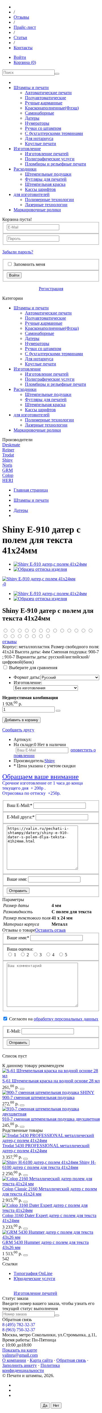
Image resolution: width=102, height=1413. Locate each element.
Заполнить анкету (19, 1365)
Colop (7, 475)
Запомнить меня (29, 264)
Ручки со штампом (43, 128)
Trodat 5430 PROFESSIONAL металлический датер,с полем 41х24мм (46, 1148)
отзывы (9, 641)
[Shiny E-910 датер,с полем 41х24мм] (50, 564)
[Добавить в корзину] (58, 711)
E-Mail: (13, 1031)
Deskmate (11, 444)
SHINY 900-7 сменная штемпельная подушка (48, 1095)
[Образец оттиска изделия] (40, 569)
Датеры (32, 118)
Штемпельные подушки (48, 174)
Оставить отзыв (50, 930)
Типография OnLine (33, 1273)
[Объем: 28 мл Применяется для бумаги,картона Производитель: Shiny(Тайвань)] (51, 1075)
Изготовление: (28, 682)
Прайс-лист (25, 27)
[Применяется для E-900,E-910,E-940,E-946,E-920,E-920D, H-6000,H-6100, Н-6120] (41, 1092)
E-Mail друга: (21, 817)
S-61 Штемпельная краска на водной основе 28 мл (51, 1080)
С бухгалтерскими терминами (54, 133)
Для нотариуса (39, 138)
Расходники (25, 169)
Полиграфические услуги (50, 158)
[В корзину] (22, 1089)
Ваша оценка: (20, 949)
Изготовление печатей (47, 153)
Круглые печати (40, 143)
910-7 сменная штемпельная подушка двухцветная (51, 1119)
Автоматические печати (48, 92)
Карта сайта (41, 1360)
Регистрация (51, 288)
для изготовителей (32, 194)
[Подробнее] (25, 1175)
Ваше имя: (17, 879)
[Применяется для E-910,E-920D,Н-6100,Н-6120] (51, 1114)
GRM (7, 470)
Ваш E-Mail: (19, 805)
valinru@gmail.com (20, 1355)
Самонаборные (39, 113)
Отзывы (21, 17)
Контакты (23, 47)
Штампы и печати (31, 87)
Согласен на (53, 1018)
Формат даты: (27, 677)
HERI (7, 480)
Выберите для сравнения (33, 667)
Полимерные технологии (49, 199)
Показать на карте (19, 1350)
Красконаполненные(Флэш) (52, 107)
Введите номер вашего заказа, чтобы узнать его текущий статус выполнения (48, 1306)
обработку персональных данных (66, 1018)
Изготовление (27, 148)
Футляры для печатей (46, 179)
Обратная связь (71, 1360)
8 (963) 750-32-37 (18, 1329)
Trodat (8, 455)
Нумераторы (37, 123)
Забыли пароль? (17, 251)
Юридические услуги (34, 1278)
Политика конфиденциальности (31, 1368)
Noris (7, 465)
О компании (14, 1360)
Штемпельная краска (45, 184)
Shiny (7, 460)
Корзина (25, 62)
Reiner (8, 449)
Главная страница (31, 490)
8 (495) (18, 1324)
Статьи (20, 37)
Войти (20, 57)
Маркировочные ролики (37, 209)
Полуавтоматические (45, 97)
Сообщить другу (18, 729)
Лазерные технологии (46, 204)
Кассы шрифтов (40, 189)
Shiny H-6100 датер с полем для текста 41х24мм (49, 1165)
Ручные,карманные (43, 102)
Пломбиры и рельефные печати (55, 163)
